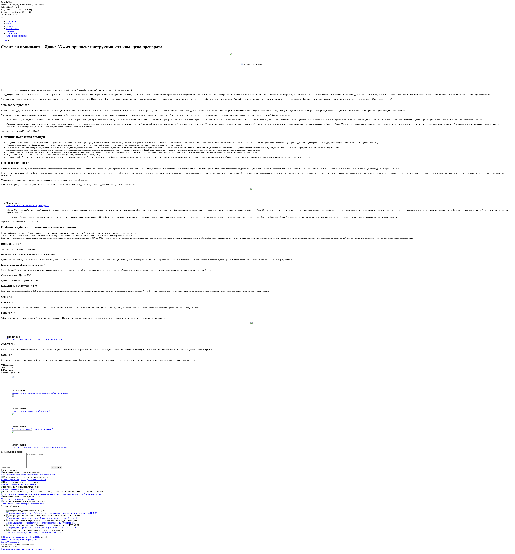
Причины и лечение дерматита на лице (19, 489)
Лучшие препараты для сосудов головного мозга (23, 479)
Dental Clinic (6, 2)
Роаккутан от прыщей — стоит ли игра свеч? (32, 429)
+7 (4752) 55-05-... (16, 9)
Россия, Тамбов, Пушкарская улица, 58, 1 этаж (22, 5)
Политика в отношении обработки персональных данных (27, 549)
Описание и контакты (16, 36)
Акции (9, 26)
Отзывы (10, 31)
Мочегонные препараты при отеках (17, 499)
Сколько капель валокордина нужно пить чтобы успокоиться (40, 393)
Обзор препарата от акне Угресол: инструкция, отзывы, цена (34, 339)
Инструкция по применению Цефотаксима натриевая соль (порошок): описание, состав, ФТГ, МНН (52, 513)
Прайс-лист (11, 33)
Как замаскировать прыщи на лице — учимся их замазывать (34, 532)
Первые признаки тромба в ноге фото (18, 484)
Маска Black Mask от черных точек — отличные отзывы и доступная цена (40, 523)
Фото (8, 24)
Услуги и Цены (13, 21)
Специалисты (12, 28)
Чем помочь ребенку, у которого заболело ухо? (22, 504)
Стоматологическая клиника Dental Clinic (22, 537)
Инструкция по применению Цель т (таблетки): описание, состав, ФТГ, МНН (42, 518)
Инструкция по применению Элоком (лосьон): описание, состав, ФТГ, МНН (41, 527)
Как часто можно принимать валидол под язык (27, 205)
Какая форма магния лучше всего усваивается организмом (28, 475)
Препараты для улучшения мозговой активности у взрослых (39, 447)
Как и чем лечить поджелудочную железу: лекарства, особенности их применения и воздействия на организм (51, 494)
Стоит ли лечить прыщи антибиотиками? (31, 411)
